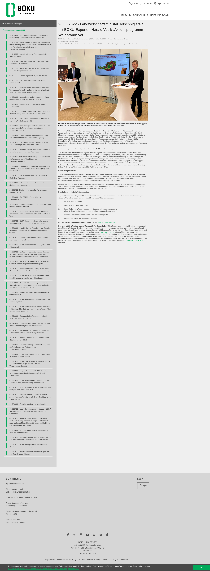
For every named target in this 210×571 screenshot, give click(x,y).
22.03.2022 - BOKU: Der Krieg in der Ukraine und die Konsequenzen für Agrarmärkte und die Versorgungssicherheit (29, 363)
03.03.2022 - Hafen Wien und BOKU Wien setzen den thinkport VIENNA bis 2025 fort (30, 388)
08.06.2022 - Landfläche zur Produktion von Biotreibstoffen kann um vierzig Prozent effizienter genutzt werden (29, 230)
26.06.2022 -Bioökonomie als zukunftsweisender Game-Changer (28, 191)
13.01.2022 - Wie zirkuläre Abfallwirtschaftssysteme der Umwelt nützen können (29, 453)
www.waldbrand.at (107, 232)
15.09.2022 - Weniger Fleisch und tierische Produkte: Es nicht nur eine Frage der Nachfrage (29, 151)
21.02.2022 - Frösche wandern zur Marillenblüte (28, 404)
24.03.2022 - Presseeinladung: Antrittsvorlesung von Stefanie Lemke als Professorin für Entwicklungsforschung (29, 347)
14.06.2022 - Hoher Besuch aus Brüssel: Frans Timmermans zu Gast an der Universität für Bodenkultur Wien (29, 213)
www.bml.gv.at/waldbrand (107, 222)
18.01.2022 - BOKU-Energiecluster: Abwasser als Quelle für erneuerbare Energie (28, 446)
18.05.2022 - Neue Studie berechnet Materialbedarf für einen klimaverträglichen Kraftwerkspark (29, 262)
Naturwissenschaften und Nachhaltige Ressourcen (17, 504)
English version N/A (121, 559)
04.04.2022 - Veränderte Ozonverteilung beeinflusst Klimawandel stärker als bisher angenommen (29, 331)
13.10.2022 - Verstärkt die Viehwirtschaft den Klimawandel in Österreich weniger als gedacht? (29, 98)
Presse (110, 39)
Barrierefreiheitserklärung (90, 559)
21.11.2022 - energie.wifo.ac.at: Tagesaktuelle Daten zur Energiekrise (29, 55)
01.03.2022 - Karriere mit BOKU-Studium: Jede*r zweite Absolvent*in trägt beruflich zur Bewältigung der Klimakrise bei (30, 397)
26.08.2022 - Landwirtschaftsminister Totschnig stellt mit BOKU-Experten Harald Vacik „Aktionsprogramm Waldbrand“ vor (29, 168)
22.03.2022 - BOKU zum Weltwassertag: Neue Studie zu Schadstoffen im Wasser (30, 355)
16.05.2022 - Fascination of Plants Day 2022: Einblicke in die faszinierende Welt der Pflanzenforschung (29, 270)
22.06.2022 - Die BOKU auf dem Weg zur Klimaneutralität (25, 198)
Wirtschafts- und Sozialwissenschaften (15, 521)
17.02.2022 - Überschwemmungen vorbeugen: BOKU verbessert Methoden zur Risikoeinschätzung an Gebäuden (30, 411)
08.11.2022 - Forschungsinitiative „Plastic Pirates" (28, 76)
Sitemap (106, 559)
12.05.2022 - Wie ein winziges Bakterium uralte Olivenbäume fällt (29, 293)
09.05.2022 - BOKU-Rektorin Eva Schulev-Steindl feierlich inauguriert (29, 300)
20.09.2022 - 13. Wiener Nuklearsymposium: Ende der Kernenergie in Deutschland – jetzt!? (28, 143)
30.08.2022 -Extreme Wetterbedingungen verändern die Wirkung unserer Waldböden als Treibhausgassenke (29, 159)
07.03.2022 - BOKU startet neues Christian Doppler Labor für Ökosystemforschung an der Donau (29, 381)
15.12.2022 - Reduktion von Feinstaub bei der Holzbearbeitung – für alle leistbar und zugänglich (29, 36)
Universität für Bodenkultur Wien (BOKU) (81, 39)
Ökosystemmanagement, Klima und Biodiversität (21, 512)
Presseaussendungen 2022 (14, 30)
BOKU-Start (62, 39)
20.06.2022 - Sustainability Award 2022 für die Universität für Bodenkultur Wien (30, 205)
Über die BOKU (101, 39)
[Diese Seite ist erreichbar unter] (146, 46)
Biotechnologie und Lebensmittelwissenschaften (18, 490)
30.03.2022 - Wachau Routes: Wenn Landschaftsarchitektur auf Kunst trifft (29, 339)
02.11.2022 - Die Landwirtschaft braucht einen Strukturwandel (27, 82)
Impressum (50, 559)
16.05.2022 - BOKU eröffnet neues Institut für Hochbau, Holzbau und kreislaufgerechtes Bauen (29, 277)
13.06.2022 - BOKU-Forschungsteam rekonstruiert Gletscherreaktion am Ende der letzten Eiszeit (28, 222)
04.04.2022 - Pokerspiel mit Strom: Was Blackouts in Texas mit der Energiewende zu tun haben (29, 324)
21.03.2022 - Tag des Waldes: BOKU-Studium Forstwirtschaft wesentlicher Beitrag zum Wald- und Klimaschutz (29, 373)
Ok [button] (202, 567)
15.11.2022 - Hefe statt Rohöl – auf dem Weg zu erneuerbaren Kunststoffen (29, 62)
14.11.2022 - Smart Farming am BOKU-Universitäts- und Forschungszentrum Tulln (29, 69)
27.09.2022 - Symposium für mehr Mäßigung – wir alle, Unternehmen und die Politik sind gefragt (28, 136)
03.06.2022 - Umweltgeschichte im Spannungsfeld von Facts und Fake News (28, 239)
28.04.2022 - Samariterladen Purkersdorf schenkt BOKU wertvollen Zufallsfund (28, 317)
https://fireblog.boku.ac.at (134, 240)
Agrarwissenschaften (15, 484)
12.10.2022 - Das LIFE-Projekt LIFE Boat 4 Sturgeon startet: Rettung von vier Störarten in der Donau (29, 112)
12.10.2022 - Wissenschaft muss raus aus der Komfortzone (27, 105)
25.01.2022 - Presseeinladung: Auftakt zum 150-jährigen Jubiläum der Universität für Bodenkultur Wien (30, 438)
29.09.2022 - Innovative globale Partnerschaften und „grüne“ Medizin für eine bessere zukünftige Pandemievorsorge (29, 128)
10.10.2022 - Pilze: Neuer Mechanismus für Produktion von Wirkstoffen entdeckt (29, 120)
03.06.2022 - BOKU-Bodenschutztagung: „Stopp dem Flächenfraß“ (29, 246)
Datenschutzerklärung (66, 559)
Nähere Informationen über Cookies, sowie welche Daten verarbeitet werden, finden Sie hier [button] (43, 569)
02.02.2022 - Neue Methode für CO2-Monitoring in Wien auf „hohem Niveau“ (28, 431)
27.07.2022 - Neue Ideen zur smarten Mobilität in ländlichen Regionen (28, 177)
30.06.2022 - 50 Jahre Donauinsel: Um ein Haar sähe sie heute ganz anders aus (30, 184)
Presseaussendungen (13, 24)
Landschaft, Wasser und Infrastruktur (21, 497)
